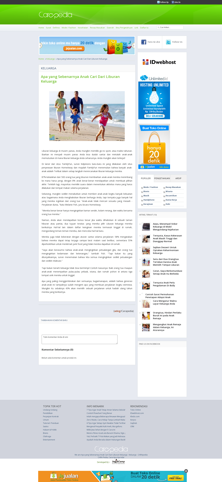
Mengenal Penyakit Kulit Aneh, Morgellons (104, 426)
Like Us (177, 2)
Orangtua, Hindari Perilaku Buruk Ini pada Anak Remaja (167, 315)
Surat (48, 27)
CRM (132, 426)
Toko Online (135, 410)
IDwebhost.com (137, 413)
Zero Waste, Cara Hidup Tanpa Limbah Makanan (107, 420)
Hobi (168, 204)
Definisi (56, 27)
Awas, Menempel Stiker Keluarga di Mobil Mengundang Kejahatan (166, 226)
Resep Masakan (97, 27)
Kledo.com (135, 416)
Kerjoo (133, 420)
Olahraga (47, 436)
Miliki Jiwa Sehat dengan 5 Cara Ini (101, 429)
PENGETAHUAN (162, 178)
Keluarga (50, 58)
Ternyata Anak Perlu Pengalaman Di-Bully (164, 284)
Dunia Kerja (171, 200)
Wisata (169, 191)
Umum (46, 420)
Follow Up (164, 2)
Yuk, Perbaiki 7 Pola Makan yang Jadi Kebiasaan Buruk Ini (111, 436)
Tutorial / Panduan (51, 423)
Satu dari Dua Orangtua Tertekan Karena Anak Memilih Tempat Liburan (166, 262)
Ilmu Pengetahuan (124, 27)
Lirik (136, 27)
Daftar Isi (144, 27)
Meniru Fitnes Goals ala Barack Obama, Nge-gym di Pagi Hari (113, 433)
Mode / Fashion (69, 27)
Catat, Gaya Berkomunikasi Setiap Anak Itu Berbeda (167, 272)
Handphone (148, 200)
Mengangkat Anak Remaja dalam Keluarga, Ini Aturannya (167, 327)
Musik (146, 195)
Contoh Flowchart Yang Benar (99, 413)
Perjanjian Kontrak (51, 416)
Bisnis (146, 191)
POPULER (146, 178)
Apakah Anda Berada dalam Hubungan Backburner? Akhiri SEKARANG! (117, 439)
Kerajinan (148, 204)
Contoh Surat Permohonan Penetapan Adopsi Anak (159, 296)
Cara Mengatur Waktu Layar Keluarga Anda (165, 302)
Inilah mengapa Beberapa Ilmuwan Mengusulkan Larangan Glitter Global (117, 416)
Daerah (110, 27)
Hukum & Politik (49, 429)
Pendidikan (48, 413)
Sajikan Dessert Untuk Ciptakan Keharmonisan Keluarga (166, 250)
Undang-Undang (50, 410)
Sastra (45, 426)
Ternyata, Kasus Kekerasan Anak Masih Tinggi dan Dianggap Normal (167, 238)
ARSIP (178, 178)
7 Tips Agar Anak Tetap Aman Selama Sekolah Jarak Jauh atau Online (116, 410)
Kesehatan (83, 27)
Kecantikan (171, 195)
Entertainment (49, 439)
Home (41, 27)
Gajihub (133, 423)
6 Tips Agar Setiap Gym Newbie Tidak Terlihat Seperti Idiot (111, 423)
